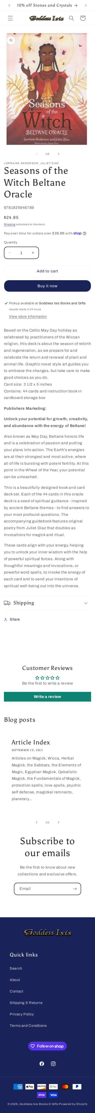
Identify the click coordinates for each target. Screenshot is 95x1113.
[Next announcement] (85, 5)
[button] (10, 18)
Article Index (30, 742)
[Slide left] (36, 153)
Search (16, 968)
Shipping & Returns (26, 1003)
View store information (28, 316)
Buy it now (48, 286)
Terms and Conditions (28, 1026)
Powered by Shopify (73, 1104)
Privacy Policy (22, 1014)
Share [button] (15, 619)
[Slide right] (58, 153)
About (15, 980)
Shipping (9, 224)
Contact (16, 991)
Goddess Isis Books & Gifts (38, 1104)
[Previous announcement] (9, 5)
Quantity (10, 242)
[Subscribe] (75, 889)
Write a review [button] (47, 697)
